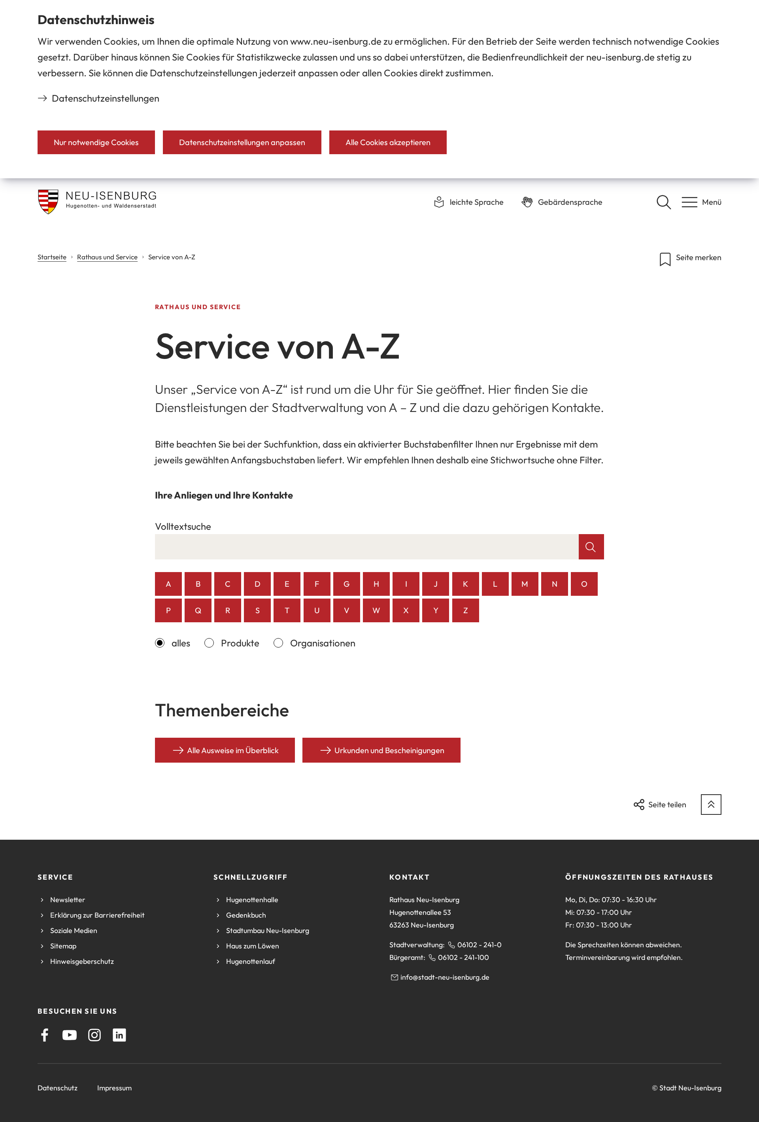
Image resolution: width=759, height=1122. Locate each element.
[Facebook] (45, 1035)
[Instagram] (94, 1035)
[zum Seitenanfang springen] (711, 804)
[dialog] (379, 89)
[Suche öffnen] (664, 202)
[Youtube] (69, 1035)
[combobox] (367, 546)
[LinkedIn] (119, 1035)
